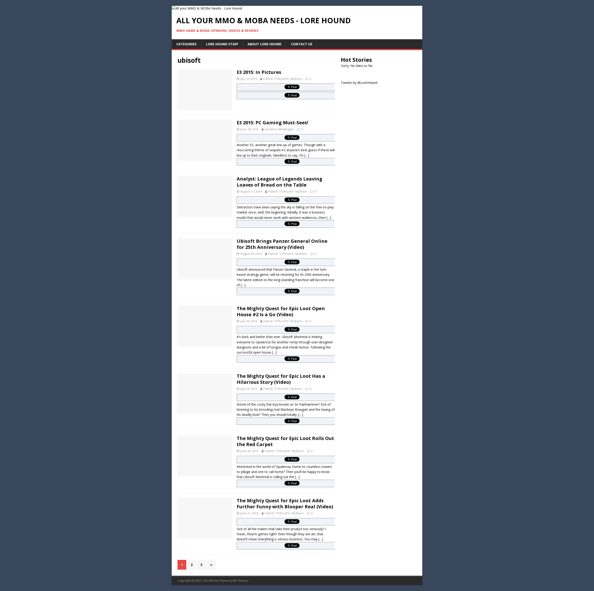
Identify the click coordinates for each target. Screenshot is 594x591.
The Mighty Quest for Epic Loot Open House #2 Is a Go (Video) (281, 311)
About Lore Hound (264, 44)
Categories (186, 44)
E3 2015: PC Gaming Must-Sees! (272, 122)
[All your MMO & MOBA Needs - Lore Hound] (207, 8)
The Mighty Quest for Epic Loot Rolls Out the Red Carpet (285, 441)
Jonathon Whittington (279, 129)
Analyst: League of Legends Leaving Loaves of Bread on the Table (279, 182)
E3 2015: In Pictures (259, 72)
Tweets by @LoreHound (359, 82)
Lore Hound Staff (222, 44)
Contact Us (301, 44)
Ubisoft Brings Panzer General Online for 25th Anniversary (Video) (282, 244)
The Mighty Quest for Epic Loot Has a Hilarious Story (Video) (281, 379)
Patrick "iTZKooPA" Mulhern (282, 79)
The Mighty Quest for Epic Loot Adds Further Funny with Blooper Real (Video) (285, 503)
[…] (306, 155)
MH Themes (240, 581)
